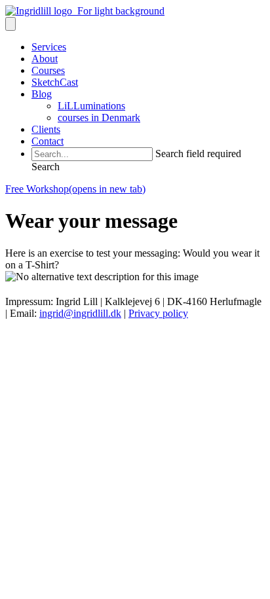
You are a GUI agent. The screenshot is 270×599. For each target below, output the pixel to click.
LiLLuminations (91, 105)
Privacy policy (158, 313)
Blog (41, 94)
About (44, 58)
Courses (48, 70)
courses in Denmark (99, 117)
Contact (47, 141)
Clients (45, 129)
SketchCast (54, 82)
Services (48, 46)
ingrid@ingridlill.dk (80, 313)
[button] (45, 166)
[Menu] (10, 24)
